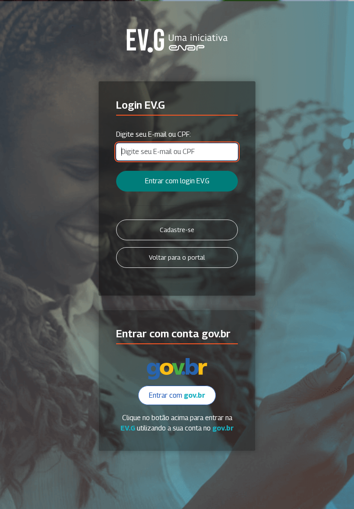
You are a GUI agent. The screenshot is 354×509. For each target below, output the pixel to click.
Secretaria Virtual (177, 40)
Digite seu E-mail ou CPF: (153, 134)
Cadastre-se (177, 229)
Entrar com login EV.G (177, 181)
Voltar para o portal (177, 257)
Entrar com (177, 395)
